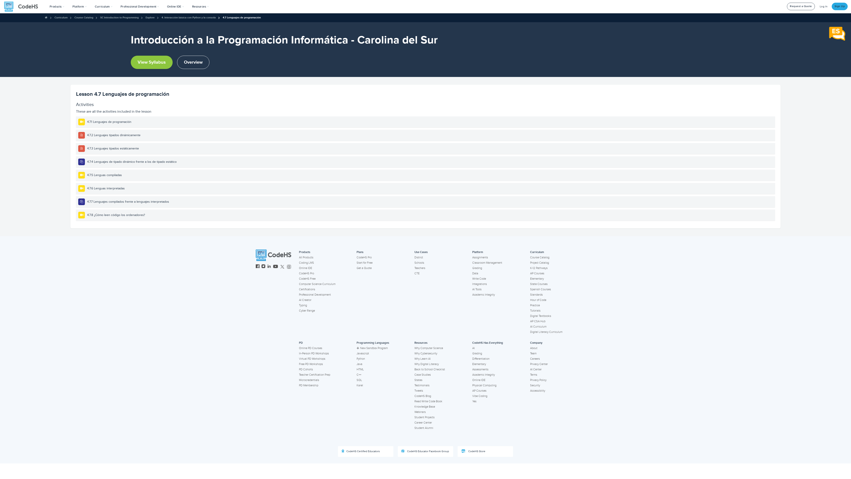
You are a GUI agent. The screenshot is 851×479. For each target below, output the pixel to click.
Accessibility (537, 391)
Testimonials (421, 385)
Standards (536, 294)
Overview (193, 62)
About (533, 348)
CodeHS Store (476, 451)
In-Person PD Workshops (314, 353)
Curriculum (61, 17)
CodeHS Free (307, 279)
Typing (303, 305)
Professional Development (315, 294)
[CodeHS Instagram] (263, 266)
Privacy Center (539, 364)
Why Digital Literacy (426, 364)
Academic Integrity (483, 294)
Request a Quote (801, 6)
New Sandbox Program (374, 348)
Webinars (420, 412)
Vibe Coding (479, 396)
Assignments (480, 257)
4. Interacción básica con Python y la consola (189, 17)
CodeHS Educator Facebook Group (427, 451)
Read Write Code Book (428, 401)
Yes (474, 401)
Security (535, 385)
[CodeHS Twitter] (282, 266)
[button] (57, 6)
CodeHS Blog (422, 396)
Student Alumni (423, 428)
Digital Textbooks (540, 316)
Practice (535, 305)
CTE (417, 273)
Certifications (307, 289)
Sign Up (840, 6)
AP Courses (537, 273)
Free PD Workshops (311, 364)
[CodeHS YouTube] (275, 266)
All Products (306, 257)
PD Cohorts (306, 369)
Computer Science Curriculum (317, 284)
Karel (360, 385)
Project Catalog (539, 263)
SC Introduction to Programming (119, 17)
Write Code (479, 279)
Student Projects (424, 417)
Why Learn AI (422, 359)
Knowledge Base (424, 406)
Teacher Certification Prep (314, 375)
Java (359, 364)
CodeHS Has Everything (487, 342)
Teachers (419, 268)
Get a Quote (364, 268)
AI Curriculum (538, 326)
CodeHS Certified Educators (363, 451)
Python (361, 359)
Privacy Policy (538, 380)
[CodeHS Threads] (289, 266)
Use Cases (421, 252)
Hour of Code (538, 300)
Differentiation (481, 359)
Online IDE (305, 268)
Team (533, 353)
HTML (360, 369)
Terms (533, 375)
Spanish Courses (540, 289)
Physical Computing (484, 385)
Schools (419, 263)
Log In (824, 6)
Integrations (479, 284)
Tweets (418, 391)
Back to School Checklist (429, 369)
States (418, 380)
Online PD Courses (310, 348)
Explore (150, 17)
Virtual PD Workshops (312, 359)
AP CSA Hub (537, 321)
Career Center (423, 422)
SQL (359, 380)
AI (473, 348)
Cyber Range (307, 310)
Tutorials (535, 310)
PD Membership (308, 385)
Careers (535, 359)
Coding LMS (306, 263)
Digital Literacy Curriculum (546, 332)
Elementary (537, 279)
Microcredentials (309, 380)
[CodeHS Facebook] (258, 266)
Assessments (480, 369)
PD (301, 342)
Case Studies (422, 375)
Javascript (363, 353)
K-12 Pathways (539, 268)
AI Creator (305, 300)
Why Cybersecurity (425, 353)
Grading (477, 268)
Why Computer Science (428, 348)
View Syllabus (152, 62)
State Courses (539, 284)
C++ (359, 375)
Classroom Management (487, 263)
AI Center (536, 369)
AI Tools (477, 289)
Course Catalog (83, 17)
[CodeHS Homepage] (23, 6)
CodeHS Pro (306, 273)
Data (475, 273)
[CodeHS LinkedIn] (269, 266)
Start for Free (365, 263)
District (418, 257)
